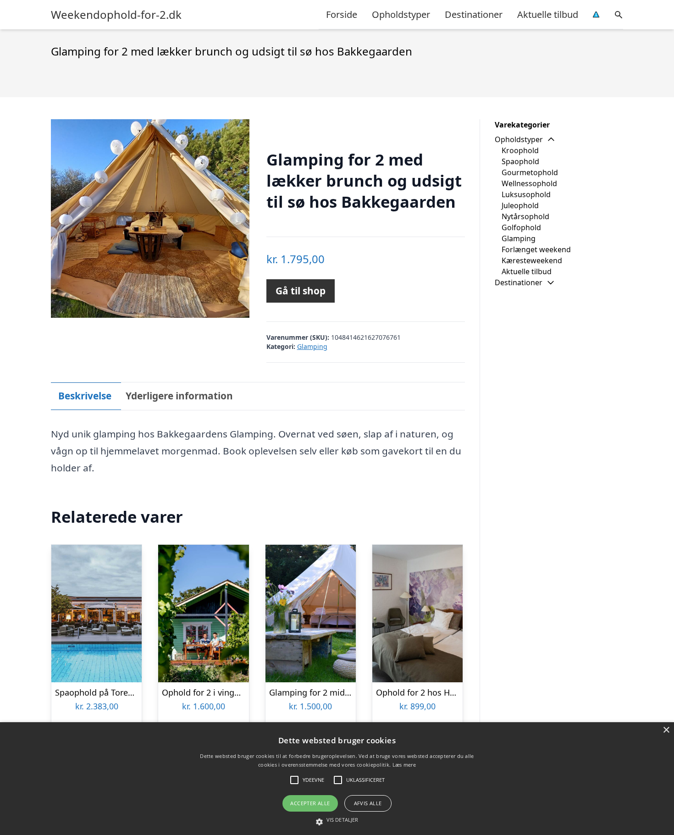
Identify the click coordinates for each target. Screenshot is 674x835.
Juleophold (520, 205)
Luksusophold (526, 194)
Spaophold (520, 161)
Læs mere (404, 764)
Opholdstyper (401, 14)
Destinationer (474, 14)
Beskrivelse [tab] (84, 395)
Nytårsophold (525, 216)
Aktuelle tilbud (547, 14)
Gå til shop (301, 290)
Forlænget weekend (536, 249)
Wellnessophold (529, 183)
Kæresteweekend (532, 260)
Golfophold (521, 227)
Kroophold (520, 150)
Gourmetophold (530, 172)
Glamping (312, 346)
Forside (341, 14)
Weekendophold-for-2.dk (116, 14)
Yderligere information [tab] (179, 395)
